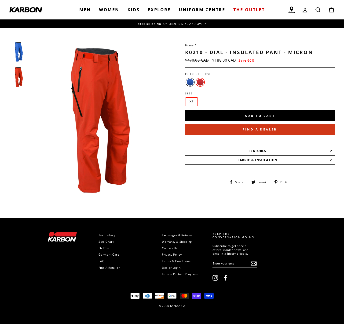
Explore (159, 9)
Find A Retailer (109, 267)
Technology (107, 235)
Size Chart (106, 241)
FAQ (101, 261)
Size (189, 93)
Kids (134, 9)
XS (192, 101)
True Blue (190, 82)
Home (189, 45)
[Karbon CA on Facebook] (225, 278)
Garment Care (109, 254)
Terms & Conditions (176, 261)
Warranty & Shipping (177, 241)
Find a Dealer (260, 129)
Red (200, 82)
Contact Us (170, 248)
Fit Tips (104, 248)
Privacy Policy (172, 254)
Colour (197, 74)
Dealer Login (171, 267)
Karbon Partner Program (180, 274)
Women (109, 9)
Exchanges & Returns (177, 235)
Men (85, 9)
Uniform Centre (202, 9)
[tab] (260, 151)
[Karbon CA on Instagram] (215, 278)
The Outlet (249, 9)
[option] (172, 24)
